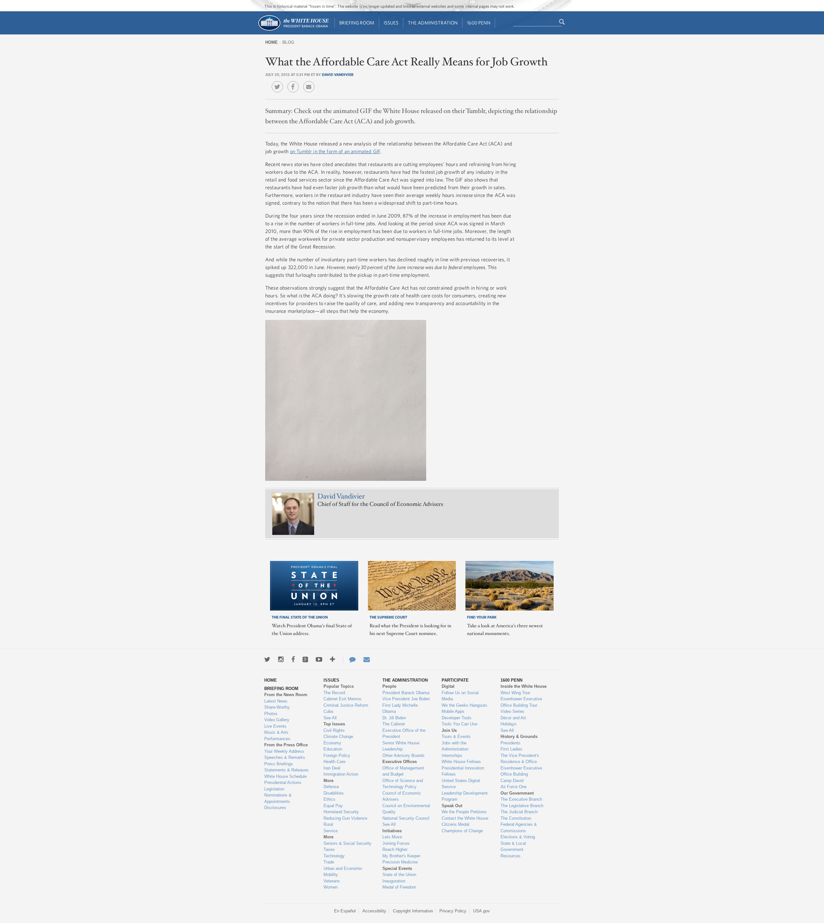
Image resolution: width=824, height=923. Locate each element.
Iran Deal (331, 768)
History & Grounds (519, 736)
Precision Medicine (400, 862)
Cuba (328, 711)
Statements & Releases (286, 770)
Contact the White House (465, 818)
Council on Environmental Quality (406, 809)
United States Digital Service (461, 783)
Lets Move (392, 836)
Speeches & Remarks (284, 757)
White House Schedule (285, 776)
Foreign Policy (336, 755)
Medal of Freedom (399, 887)
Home (271, 42)
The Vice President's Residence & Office (520, 758)
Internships (452, 755)
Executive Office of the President (404, 733)
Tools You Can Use (459, 724)
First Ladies (511, 749)
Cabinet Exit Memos (342, 698)
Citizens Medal (455, 824)
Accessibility (374, 911)
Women (330, 887)
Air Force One (514, 786)
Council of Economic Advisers (401, 796)
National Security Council (405, 818)
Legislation (274, 789)
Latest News (275, 701)
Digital (448, 686)
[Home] (293, 30)
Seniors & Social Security (347, 843)
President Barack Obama (405, 692)
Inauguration (393, 881)
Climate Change (338, 736)
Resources (510, 855)
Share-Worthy (277, 707)
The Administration (433, 22)
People (389, 686)
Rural (328, 824)
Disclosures (275, 807)
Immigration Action (340, 774)
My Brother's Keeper (401, 855)
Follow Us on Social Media (460, 696)
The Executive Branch (521, 799)
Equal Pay (333, 805)
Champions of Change (462, 830)
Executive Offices (399, 761)
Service (330, 830)
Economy (332, 743)
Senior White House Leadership (400, 746)
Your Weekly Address (284, 751)
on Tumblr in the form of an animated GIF (335, 151)
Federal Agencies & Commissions (519, 827)
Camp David (512, 780)
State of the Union (399, 874)
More (328, 780)
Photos (270, 713)
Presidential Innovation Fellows (463, 771)
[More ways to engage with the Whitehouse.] (332, 659)
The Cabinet (393, 724)
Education (332, 749)
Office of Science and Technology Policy (402, 783)
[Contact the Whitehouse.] (349, 659)
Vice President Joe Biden (406, 698)
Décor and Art (513, 717)
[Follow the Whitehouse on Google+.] (305, 659)
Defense (331, 786)
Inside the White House (524, 686)
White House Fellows (461, 761)
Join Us (449, 730)
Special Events (397, 868)
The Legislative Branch (522, 805)
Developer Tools (457, 717)
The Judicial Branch (519, 811)
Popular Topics (338, 686)
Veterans (331, 881)
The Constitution (516, 818)
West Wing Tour (515, 692)
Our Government (517, 793)
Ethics (329, 799)
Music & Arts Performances (277, 735)
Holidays (509, 724)
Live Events (275, 726)
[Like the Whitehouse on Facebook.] (293, 659)
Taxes (329, 849)
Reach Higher (394, 849)
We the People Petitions (464, 811)
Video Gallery (276, 719)
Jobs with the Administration (455, 746)
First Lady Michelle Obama (400, 708)
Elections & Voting (518, 836)
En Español (345, 911)
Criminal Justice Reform (345, 705)
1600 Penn (479, 22)
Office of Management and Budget (403, 771)
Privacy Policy (452, 911)
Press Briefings (278, 763)
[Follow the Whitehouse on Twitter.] (267, 659)
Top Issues (334, 724)
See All (330, 717)
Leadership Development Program (465, 796)
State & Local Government (513, 846)
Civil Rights (334, 730)
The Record (334, 692)
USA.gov (481, 911)
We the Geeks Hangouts (464, 705)
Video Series (512, 711)
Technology (334, 855)
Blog (288, 42)
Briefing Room (356, 22)
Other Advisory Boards (403, 755)
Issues (391, 22)
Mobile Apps (453, 711)
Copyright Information (413, 911)
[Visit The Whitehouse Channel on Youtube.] (319, 659)
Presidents (510, 743)
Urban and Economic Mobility (342, 871)
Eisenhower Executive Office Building (521, 771)
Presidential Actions (282, 782)
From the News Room (285, 694)
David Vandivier (337, 74)
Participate (455, 680)
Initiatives (392, 830)
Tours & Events (456, 736)
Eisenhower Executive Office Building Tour (521, 702)
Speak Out (452, 805)
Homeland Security (341, 811)
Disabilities (333, 793)
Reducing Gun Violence (345, 818)
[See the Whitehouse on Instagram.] (281, 659)
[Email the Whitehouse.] (366, 659)
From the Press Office (286, 744)
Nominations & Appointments (278, 798)
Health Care (334, 761)
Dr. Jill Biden (394, 717)
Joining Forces (396, 843)
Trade (328, 862)
